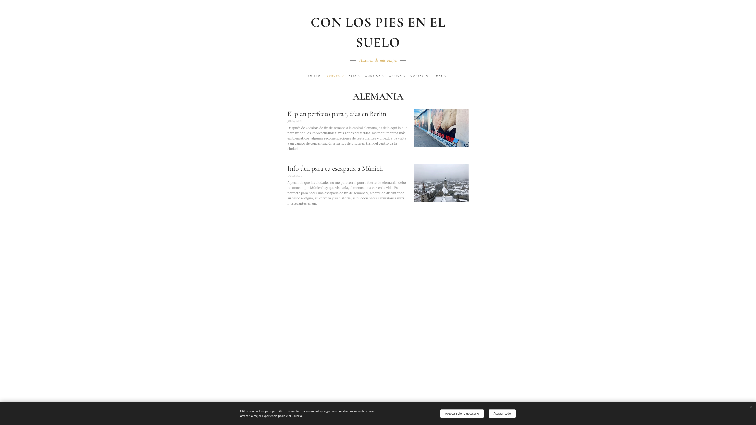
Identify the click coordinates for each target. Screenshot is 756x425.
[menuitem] (316, 76)
